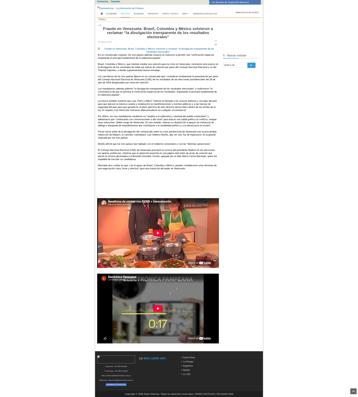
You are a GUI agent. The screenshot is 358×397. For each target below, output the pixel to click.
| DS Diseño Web (224, 394)
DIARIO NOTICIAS (205, 394)
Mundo (186, 370)
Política (102, 19)
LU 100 (186, 374)
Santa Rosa (189, 357)
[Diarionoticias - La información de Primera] (120, 8)
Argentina (188, 365)
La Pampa (188, 361)
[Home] (102, 13)
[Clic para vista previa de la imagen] (158, 50)
